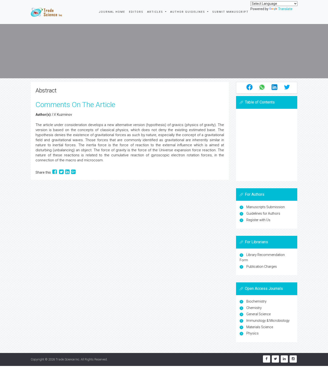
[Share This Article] (249, 87)
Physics (252, 333)
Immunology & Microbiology (268, 320)
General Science (258, 314)
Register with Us (258, 220)
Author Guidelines (188, 11)
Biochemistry (256, 301)
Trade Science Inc (67, 359)
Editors (136, 11)
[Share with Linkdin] (67, 172)
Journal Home (112, 11)
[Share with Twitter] (61, 172)
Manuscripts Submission (265, 207)
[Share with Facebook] (55, 172)
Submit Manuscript (230, 11)
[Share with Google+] (73, 172)
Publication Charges (261, 266)
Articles (155, 11)
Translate (285, 9)
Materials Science (259, 327)
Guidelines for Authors (263, 213)
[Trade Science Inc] (46, 12)
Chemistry (254, 308)
